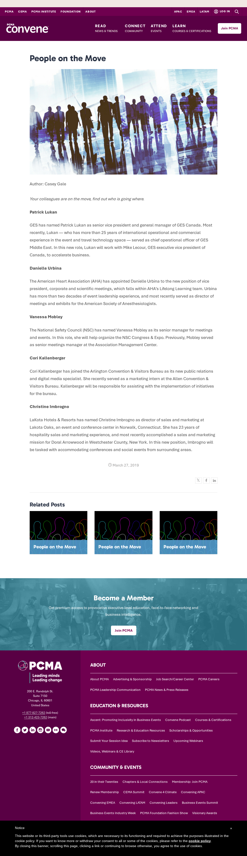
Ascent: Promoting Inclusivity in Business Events (125, 720)
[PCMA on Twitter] (24, 729)
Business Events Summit (200, 803)
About (90, 11)
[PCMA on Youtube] (48, 729)
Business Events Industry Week (113, 813)
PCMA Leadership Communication (115, 690)
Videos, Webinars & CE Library (112, 751)
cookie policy (200, 841)
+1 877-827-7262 (33, 713)
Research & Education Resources (141, 730)
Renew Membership (104, 792)
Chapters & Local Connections (145, 782)
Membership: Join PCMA (189, 782)
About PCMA (99, 679)
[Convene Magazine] (27, 28)
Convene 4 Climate (163, 792)
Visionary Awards (204, 813)
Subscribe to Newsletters (150, 741)
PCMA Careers (209, 679)
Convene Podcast (178, 720)
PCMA (9, 11)
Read (106, 28)
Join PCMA (229, 28)
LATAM (204, 11)
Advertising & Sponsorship (132, 679)
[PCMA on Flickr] (55, 729)
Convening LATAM (132, 803)
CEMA (22, 11)
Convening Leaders (164, 803)
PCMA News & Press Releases (166, 690)
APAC (178, 11)
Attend (159, 28)
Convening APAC (193, 792)
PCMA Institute (43, 11)
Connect (135, 28)
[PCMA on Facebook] (17, 729)
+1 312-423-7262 (35, 717)
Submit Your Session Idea (109, 741)
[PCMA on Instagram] (40, 729)
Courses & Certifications (213, 720)
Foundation (71, 11)
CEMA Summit (133, 792)
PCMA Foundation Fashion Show (164, 813)
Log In (224, 11)
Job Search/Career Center (175, 679)
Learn (191, 28)
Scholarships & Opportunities (191, 730)
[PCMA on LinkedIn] (32, 729)
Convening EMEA (102, 803)
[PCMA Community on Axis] (63, 729)
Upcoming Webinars (188, 741)
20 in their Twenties (104, 782)
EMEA (191, 11)
